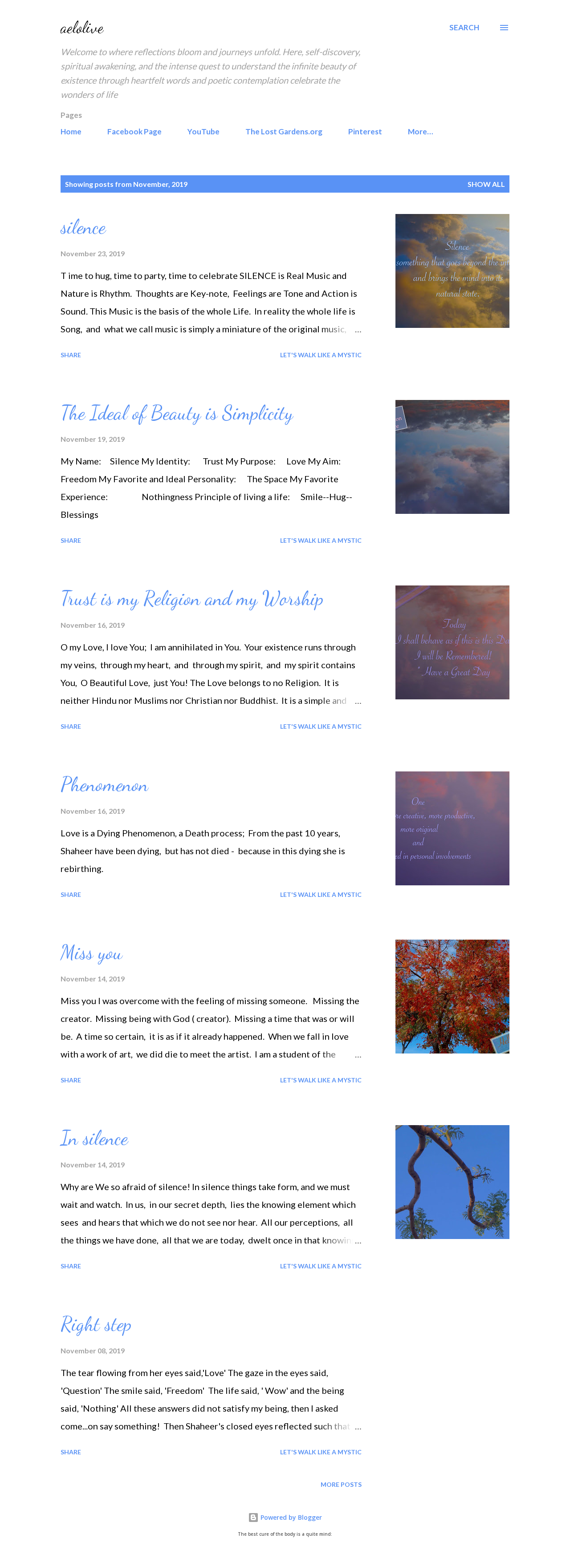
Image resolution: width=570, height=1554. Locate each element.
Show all (486, 184)
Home (71, 131)
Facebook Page (134, 131)
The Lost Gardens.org (283, 131)
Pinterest (365, 131)
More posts (341, 1484)
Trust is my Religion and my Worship (192, 598)
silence (83, 226)
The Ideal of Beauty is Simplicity (177, 412)
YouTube (203, 131)
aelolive (82, 27)
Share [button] (71, 355)
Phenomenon (104, 784)
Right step (96, 1324)
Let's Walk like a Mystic (321, 355)
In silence (94, 1138)
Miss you (91, 952)
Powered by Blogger (290, 1517)
